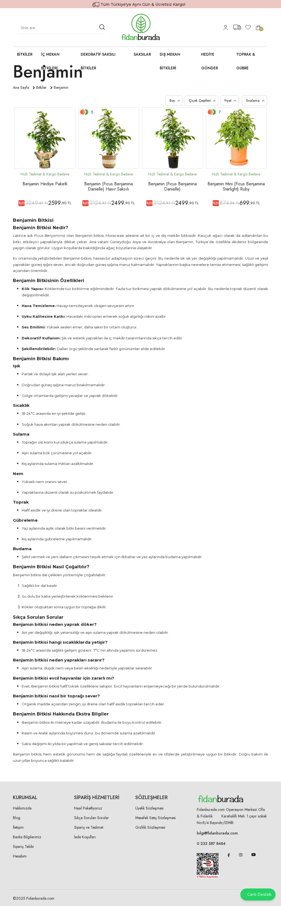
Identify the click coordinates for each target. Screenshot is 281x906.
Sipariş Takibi (23, 846)
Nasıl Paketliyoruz (88, 808)
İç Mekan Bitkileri (50, 61)
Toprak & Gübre (245, 61)
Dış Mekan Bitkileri (170, 61)
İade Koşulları (85, 837)
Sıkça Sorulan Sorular (91, 817)
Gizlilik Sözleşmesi (150, 827)
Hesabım (20, 856)
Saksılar (142, 54)
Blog (16, 817)
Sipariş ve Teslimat (88, 827)
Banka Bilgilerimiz (27, 837)
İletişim (18, 827)
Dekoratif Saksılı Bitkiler (98, 61)
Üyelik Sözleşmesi (149, 808)
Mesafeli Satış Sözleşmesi (155, 817)
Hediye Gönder (209, 61)
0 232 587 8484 (211, 843)
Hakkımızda (22, 808)
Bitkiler (24, 54)
